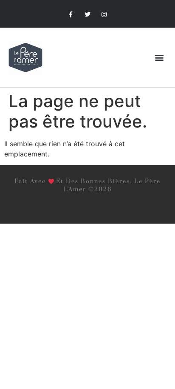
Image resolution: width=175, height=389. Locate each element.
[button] (159, 58)
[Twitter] (87, 14)
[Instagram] (104, 14)
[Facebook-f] (70, 14)
